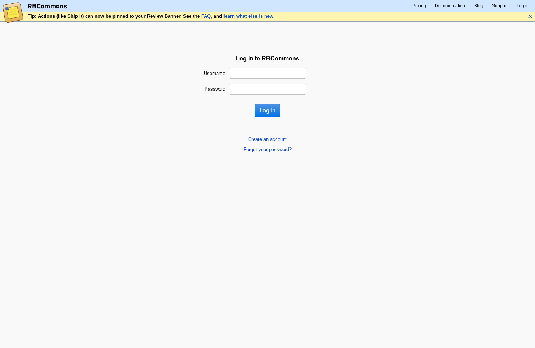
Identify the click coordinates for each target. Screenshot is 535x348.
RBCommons (47, 6)
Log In (267, 110)
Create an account (267, 139)
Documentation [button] (450, 5)
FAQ (206, 16)
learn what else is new (248, 16)
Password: (216, 89)
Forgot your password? (267, 149)
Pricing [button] (419, 5)
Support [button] (500, 5)
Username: (215, 73)
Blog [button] (478, 5)
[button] (530, 16)
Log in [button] (522, 5)
